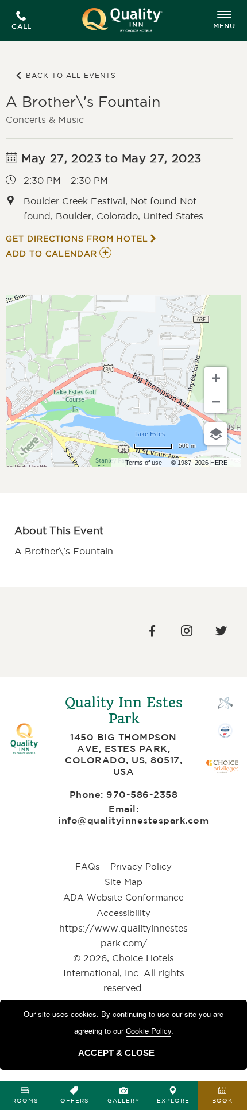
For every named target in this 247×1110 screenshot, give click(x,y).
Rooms (25, 1100)
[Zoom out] (215, 401)
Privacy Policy (141, 866)
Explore (173, 1100)
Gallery (123, 1100)
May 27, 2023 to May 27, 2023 (110, 158)
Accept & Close (116, 1053)
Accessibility (123, 913)
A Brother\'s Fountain (83, 102)
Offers (74, 1100)
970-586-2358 (141, 795)
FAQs (87, 866)
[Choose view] (215, 433)
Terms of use (143, 462)
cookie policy (148, 1030)
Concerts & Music (45, 119)
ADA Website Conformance (123, 897)
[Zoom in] (215, 378)
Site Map (123, 882)
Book (222, 1100)
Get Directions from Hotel (77, 238)
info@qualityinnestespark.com (133, 821)
